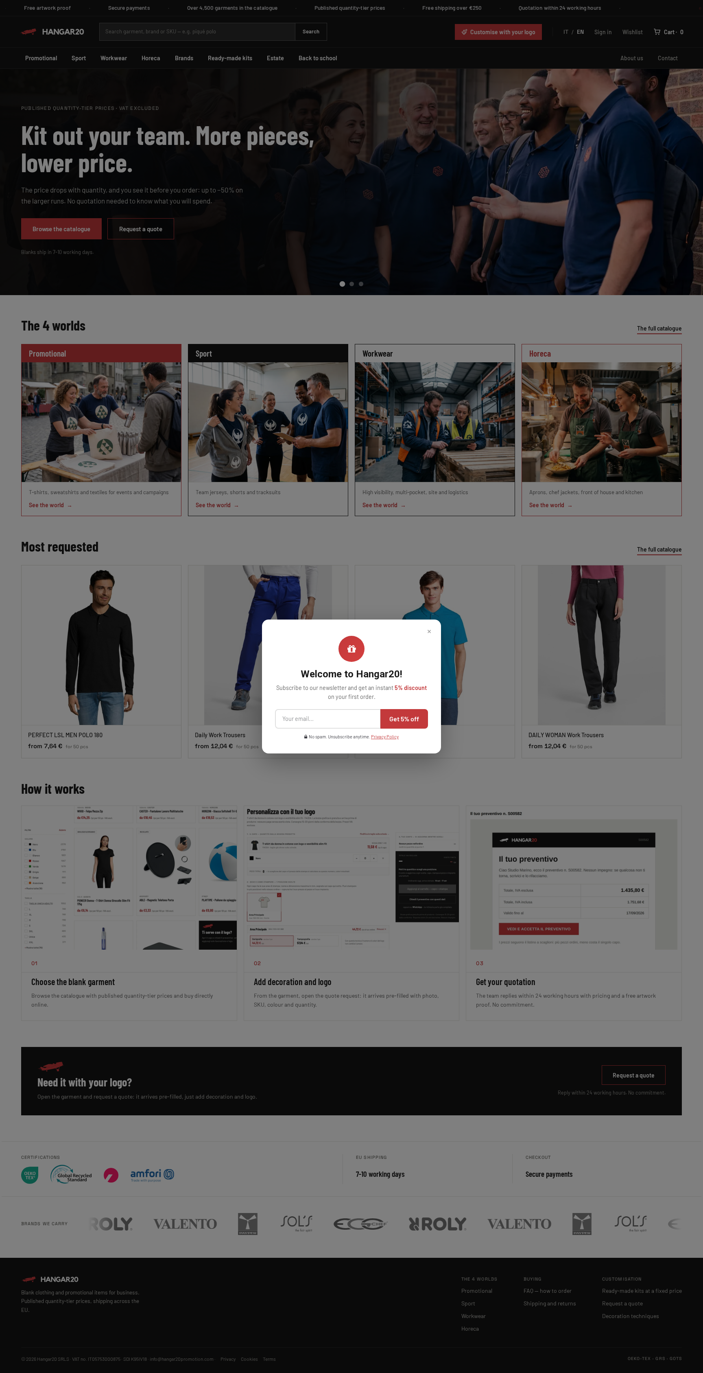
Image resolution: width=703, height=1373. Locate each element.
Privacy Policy (385, 736)
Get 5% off (404, 719)
